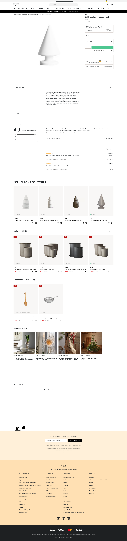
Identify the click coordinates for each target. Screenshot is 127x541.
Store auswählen (108, 66)
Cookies (21, 507)
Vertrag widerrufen (63, 452)
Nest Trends (66, 504)
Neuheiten (91, 8)
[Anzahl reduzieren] (86, 47)
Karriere (91, 482)
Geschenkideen (67, 501)
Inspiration (110, 8)
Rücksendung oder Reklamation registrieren (30, 485)
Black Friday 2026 (67, 507)
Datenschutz (22, 504)
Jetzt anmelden (108, 29)
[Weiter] (79, 46)
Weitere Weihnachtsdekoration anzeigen (54, 389)
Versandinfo (109, 61)
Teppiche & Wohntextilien (52, 488)
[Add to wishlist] (33, 223)
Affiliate (91, 485)
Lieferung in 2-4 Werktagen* (65, 1)
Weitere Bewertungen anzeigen (63, 172)
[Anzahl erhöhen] (90, 47)
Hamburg (91, 493)
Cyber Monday (67, 509)
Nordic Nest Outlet (93, 490)
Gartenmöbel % (77, 8)
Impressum (21, 480)
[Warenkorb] (111, 4)
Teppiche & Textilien (60, 8)
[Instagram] (63, 518)
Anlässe (65, 496)
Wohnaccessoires (30, 8)
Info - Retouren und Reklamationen (27, 482)
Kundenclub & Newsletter (25, 488)
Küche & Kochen (41, 8)
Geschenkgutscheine (51, 496)
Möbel (69, 8)
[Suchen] (50, 4)
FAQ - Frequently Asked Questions (27, 493)
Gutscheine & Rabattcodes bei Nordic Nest (73, 512)
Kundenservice (23, 477)
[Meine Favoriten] (108, 4)
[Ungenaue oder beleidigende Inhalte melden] (112, 149)
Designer (65, 482)
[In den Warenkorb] (36, 223)
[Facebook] (58, 518)
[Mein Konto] (104, 4)
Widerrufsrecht (23, 512)
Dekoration (24, 14)
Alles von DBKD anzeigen (105, 231)
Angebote (103, 8)
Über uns (91, 477)
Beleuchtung (50, 8)
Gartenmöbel (49, 493)
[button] (87, 21)
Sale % (65, 488)
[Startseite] (16, 4)
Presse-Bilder (92, 488)
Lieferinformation (23, 496)
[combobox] (109, 1)
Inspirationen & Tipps (68, 477)
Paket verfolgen (23, 499)
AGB (20, 501)
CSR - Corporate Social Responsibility (98, 480)
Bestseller (65, 493)
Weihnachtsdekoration (33, 14)
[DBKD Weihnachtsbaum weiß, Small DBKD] (48, 45)
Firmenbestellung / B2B (25, 509)
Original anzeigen (63, 159)
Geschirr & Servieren (19, 8)
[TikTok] (68, 518)
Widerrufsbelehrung (24, 490)
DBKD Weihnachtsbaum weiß (45, 14)
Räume (65, 499)
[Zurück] (18, 46)
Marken (97, 8)
